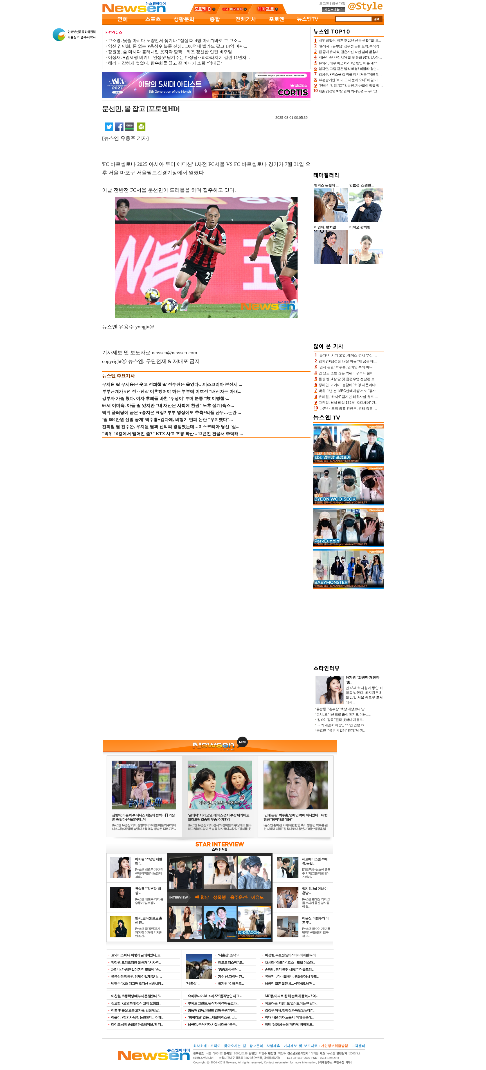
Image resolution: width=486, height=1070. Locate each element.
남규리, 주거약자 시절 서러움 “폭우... (212, 1024)
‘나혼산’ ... (192, 983)
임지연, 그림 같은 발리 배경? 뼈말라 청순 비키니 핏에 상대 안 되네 (366, 69)
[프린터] (141, 126)
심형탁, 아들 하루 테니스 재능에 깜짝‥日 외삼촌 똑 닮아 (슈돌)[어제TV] (143, 817)
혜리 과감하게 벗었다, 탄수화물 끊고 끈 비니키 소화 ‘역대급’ (165, 63)
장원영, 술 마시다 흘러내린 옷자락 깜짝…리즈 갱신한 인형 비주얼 (170, 52)
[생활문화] (184, 24)
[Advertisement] (349, 132)
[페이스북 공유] (119, 126)
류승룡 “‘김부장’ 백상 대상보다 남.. (341, 709)
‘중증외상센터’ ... (229, 969)
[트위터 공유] (109, 126)
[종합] (215, 24)
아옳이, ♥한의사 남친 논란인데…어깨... (137, 1017)
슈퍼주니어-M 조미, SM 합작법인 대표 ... (214, 996)
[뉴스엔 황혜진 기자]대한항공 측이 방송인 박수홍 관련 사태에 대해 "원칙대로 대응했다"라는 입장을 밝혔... (296, 828)
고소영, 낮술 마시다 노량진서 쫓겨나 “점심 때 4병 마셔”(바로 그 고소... (174, 40)
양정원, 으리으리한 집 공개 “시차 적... (136, 962)
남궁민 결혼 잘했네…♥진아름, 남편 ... (289, 984)
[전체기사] (246, 24)
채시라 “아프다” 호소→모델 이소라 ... (290, 962)
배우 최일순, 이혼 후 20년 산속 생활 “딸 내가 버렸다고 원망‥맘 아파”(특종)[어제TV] (378, 41)
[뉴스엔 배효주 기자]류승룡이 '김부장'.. (149, 900)
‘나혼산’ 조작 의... (229, 955)
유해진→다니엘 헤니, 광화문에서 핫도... (291, 976)
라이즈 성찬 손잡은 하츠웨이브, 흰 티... (137, 1024)
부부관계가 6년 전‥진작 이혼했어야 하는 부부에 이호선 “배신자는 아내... (171, 391)
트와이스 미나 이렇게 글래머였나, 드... (136, 955)
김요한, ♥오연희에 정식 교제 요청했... (136, 1003)
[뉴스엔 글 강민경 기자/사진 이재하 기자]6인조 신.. (148, 932)
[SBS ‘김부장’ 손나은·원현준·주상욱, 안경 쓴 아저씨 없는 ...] (348, 463)
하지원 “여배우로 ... (231, 984)
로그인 (324, 3)
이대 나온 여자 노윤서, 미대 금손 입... (289, 1017)
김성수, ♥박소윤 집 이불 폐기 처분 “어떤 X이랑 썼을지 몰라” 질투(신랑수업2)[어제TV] (379, 74)
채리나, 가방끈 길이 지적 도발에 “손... (136, 969)
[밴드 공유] (129, 126)
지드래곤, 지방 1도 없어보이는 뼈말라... (291, 1003)
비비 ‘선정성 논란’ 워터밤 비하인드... (289, 1024)
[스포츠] (153, 24)
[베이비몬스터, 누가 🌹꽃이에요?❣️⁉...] (348, 588)
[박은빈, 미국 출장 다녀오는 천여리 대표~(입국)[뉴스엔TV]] (348, 546)
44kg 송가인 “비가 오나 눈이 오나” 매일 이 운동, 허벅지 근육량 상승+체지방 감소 (375, 80)
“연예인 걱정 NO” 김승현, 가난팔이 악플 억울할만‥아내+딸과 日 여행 (368, 86)
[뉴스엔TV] (308, 24)
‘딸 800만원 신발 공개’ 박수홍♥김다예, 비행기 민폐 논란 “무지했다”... (167, 419)
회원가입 (338, 3)
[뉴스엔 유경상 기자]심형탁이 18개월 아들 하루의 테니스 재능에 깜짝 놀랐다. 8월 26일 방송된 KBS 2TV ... (144, 826)
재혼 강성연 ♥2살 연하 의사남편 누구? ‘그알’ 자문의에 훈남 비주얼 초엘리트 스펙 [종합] (380, 91)
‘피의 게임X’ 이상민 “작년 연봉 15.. (340, 725)
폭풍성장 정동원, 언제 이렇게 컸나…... (136, 976)
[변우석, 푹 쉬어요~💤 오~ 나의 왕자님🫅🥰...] (348, 504)
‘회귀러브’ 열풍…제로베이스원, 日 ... (212, 1017)
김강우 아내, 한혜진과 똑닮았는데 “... (289, 1010)
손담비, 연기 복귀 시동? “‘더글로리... (289, 969)
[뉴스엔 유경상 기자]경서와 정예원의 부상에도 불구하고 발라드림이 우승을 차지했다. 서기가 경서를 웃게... (219, 828)
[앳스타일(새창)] (365, 10)
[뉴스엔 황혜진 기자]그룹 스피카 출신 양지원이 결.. (316, 902)
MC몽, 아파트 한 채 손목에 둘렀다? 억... (291, 996)
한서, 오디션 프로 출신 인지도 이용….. (343, 714)
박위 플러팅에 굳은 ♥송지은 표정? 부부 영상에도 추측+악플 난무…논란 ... (171, 412)
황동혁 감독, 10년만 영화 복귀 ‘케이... (212, 1010)
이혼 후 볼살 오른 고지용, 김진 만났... (135, 1010)
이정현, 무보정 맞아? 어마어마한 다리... (291, 955)
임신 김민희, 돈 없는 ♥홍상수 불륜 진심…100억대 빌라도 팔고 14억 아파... (177, 46)
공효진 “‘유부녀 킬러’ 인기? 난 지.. (340, 730)
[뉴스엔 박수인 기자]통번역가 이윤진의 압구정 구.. (316, 932)
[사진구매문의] (333, 11)
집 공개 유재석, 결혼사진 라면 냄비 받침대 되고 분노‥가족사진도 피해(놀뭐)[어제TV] (380, 52)
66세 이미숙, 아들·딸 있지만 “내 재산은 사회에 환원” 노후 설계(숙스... (168, 405)
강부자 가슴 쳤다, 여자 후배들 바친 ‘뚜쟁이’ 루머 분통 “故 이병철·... (165, 398)
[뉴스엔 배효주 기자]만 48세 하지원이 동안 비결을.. (149, 873)
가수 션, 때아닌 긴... (231, 976)
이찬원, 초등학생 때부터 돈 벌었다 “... (136, 996)
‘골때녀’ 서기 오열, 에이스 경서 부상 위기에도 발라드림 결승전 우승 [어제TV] (218, 817)
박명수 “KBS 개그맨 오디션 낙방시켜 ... (137, 984)
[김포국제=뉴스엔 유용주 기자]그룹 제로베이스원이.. (316, 873)
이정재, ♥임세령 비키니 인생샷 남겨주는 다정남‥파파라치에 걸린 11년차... (179, 57)
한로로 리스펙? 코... (231, 962)
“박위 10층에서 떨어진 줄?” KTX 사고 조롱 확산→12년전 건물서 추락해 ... (172, 433)
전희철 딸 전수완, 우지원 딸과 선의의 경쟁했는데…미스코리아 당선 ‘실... (170, 426)
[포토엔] (277, 24)
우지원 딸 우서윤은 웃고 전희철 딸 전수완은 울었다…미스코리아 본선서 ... (172, 384)
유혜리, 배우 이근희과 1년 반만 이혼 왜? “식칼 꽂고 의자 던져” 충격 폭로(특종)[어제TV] (380, 63)
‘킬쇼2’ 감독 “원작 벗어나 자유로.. (340, 720)
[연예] (122, 24)
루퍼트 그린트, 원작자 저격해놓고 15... (213, 1003)
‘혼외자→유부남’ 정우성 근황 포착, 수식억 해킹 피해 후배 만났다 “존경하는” (373, 46)
